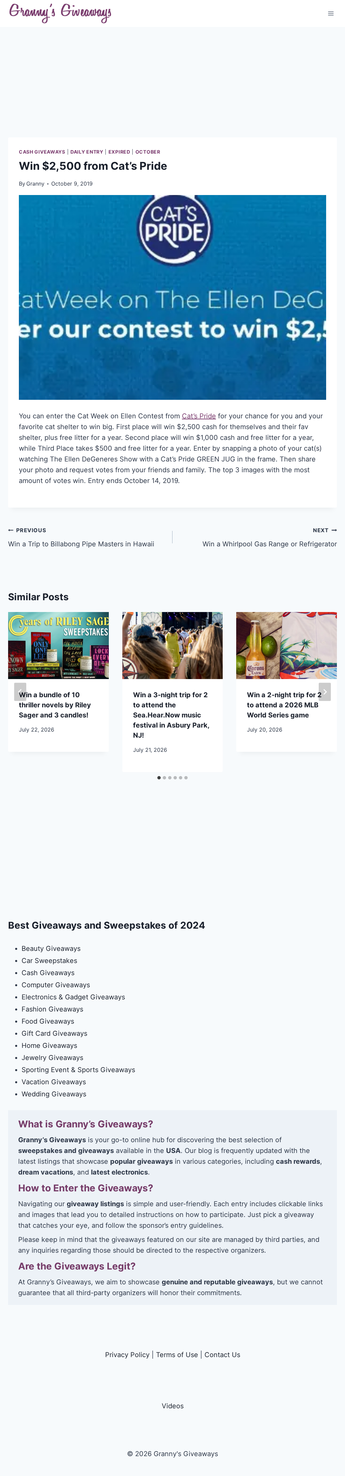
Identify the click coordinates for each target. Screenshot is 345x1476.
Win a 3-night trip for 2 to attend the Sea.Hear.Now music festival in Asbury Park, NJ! (171, 715)
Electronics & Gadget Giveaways (73, 997)
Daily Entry (86, 152)
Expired (119, 152)
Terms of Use (177, 1355)
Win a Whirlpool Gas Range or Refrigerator (269, 537)
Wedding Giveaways (54, 1094)
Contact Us (222, 1355)
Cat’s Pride (199, 416)
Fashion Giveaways (52, 1009)
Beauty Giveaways (51, 948)
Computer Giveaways (56, 985)
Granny (35, 183)
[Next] (325, 692)
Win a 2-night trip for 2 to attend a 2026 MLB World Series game (284, 705)
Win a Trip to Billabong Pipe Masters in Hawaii (81, 537)
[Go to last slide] (20, 692)
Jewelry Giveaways (52, 1058)
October (147, 152)
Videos (173, 1406)
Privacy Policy (127, 1355)
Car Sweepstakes (49, 961)
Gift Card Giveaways (54, 1033)
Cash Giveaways (42, 152)
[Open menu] (330, 13)
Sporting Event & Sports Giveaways (78, 1070)
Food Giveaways (48, 1021)
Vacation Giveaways (54, 1082)
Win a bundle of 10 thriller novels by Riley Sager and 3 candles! (55, 705)
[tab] (159, 777)
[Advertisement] (172, 90)
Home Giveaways (49, 1045)
